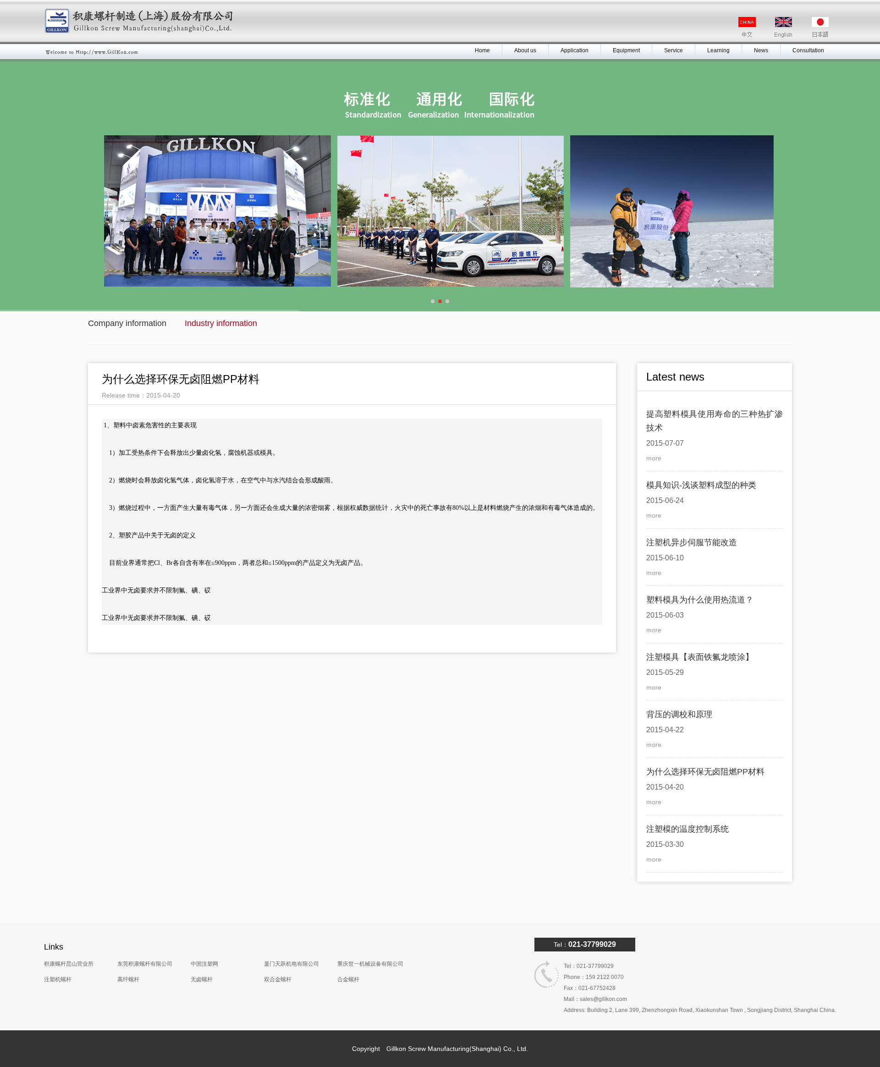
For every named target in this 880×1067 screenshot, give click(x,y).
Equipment (626, 50)
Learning (718, 50)
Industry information (221, 323)
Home (482, 50)
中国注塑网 (204, 964)
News (761, 50)
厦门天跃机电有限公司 (291, 964)
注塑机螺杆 (58, 979)
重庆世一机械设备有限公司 (370, 964)
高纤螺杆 (128, 979)
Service (673, 50)
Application (574, 50)
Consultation (808, 50)
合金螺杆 (348, 979)
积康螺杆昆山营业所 (69, 964)
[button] (432, 301)
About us (525, 50)
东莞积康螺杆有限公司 (144, 964)
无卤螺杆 (202, 979)
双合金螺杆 (278, 979)
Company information (127, 323)
